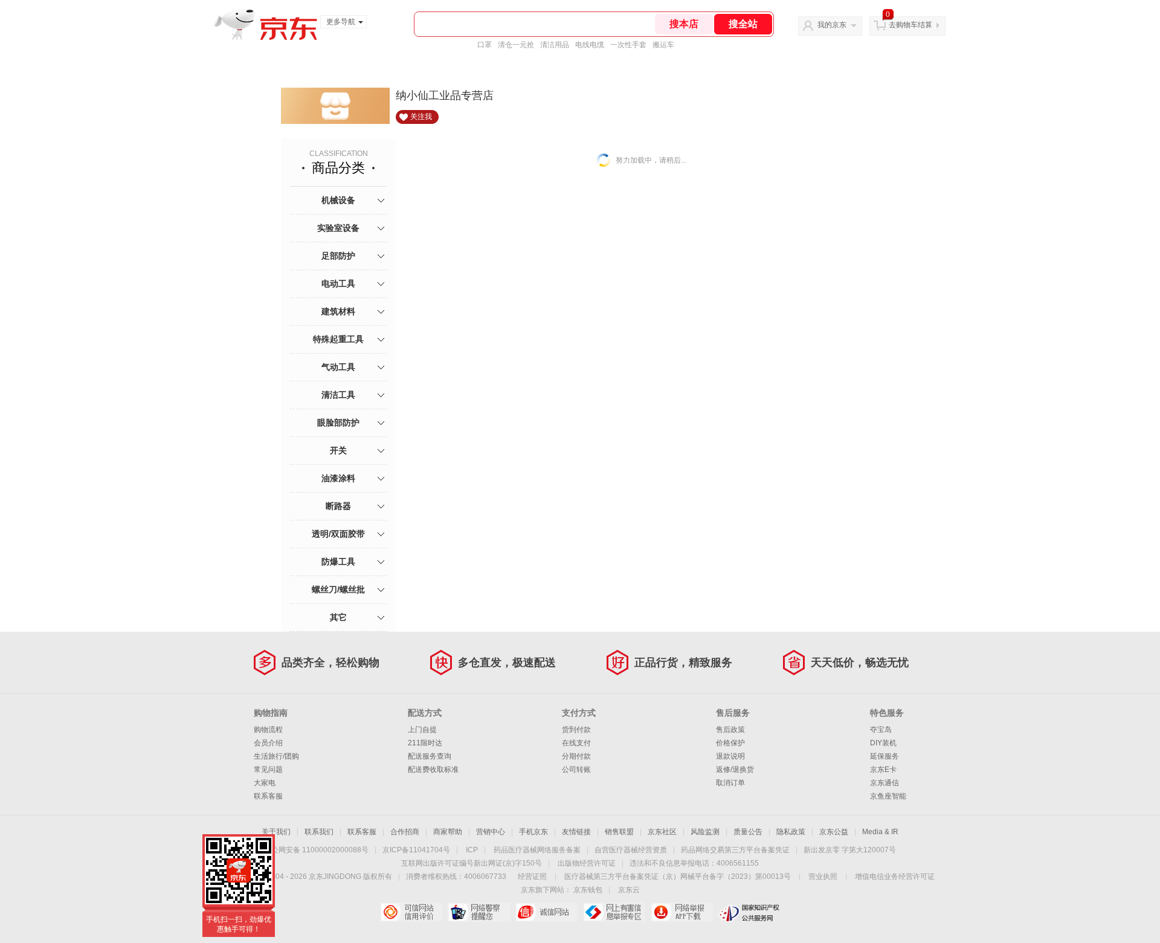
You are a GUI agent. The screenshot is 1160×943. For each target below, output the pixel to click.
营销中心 (490, 832)
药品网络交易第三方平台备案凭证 (735, 850)
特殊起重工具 (338, 339)
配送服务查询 (429, 756)
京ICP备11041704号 (416, 850)
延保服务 (884, 756)
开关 (338, 450)
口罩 (484, 45)
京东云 (629, 890)
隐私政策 (790, 832)
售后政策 (730, 729)
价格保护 (730, 743)
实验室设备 (338, 228)
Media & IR (880, 832)
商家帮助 (447, 832)
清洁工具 (338, 395)
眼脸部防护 (338, 422)
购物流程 (268, 729)
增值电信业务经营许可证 (895, 876)
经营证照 (532, 876)
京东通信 (884, 783)
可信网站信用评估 (411, 912)
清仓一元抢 (516, 45)
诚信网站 (546, 912)
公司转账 (576, 769)
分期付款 (576, 756)
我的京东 (831, 25)
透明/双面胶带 (338, 534)
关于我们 (276, 832)
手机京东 (533, 832)
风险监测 (705, 832)
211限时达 (425, 743)
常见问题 (268, 769)
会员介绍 (268, 743)
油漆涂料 (338, 478)
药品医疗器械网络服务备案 (537, 850)
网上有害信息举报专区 (614, 912)
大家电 (265, 783)
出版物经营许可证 (587, 863)
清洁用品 (554, 45)
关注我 (421, 116)
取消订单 (730, 783)
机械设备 (338, 200)
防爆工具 (338, 561)
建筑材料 (338, 311)
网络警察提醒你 (479, 912)
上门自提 (422, 729)
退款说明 (730, 756)
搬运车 (663, 45)
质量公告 (747, 832)
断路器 (338, 506)
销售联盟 (619, 832)
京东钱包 (587, 890)
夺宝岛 (881, 729)
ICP (472, 850)
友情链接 (576, 832)
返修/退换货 (735, 769)
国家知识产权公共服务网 (749, 912)
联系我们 (319, 832)
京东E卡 (883, 769)
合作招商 (404, 832)
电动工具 (338, 283)
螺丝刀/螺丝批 (338, 589)
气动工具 (338, 367)
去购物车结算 (910, 25)
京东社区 (662, 832)
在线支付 (576, 743)
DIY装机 (883, 743)
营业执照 (822, 876)
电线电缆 (589, 45)
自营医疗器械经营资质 (630, 850)
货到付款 (576, 729)
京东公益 (833, 832)
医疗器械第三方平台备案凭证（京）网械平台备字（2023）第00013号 (677, 876)
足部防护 (338, 256)
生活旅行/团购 (276, 756)
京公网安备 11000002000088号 (316, 850)
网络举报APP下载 (682, 912)
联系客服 (268, 796)
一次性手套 (628, 45)
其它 (338, 617)
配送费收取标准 (433, 769)
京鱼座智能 (888, 796)
